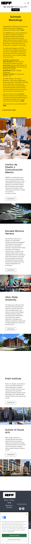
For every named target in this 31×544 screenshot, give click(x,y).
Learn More (10, 198)
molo (19, 28)
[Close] (26, 514)
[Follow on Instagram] (20, 508)
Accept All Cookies (14, 535)
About (6, 500)
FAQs (9, 502)
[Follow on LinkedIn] (23, 508)
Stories (15, 9)
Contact (12, 500)
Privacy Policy (10, 531)
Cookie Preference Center (14, 539)
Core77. (22, 30)
